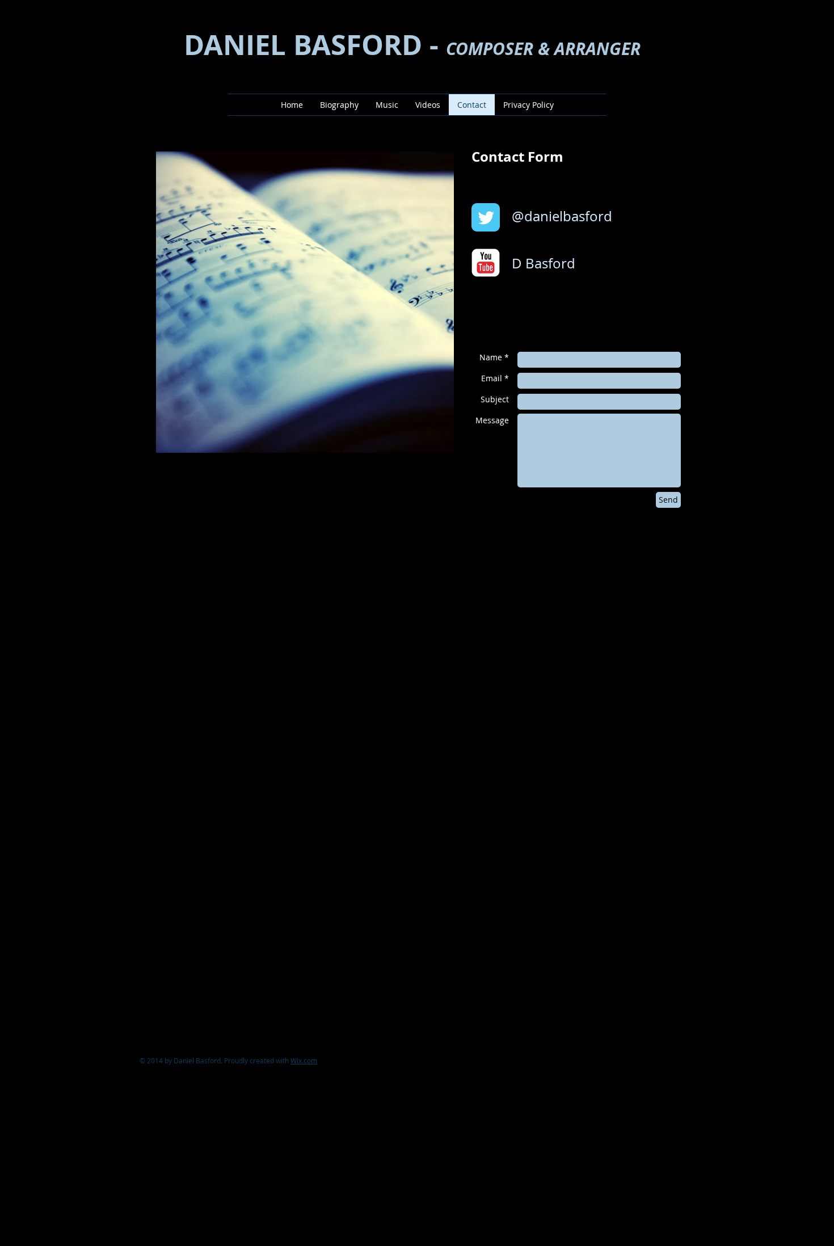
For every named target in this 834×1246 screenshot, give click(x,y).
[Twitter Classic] (485, 217)
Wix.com (303, 1060)
